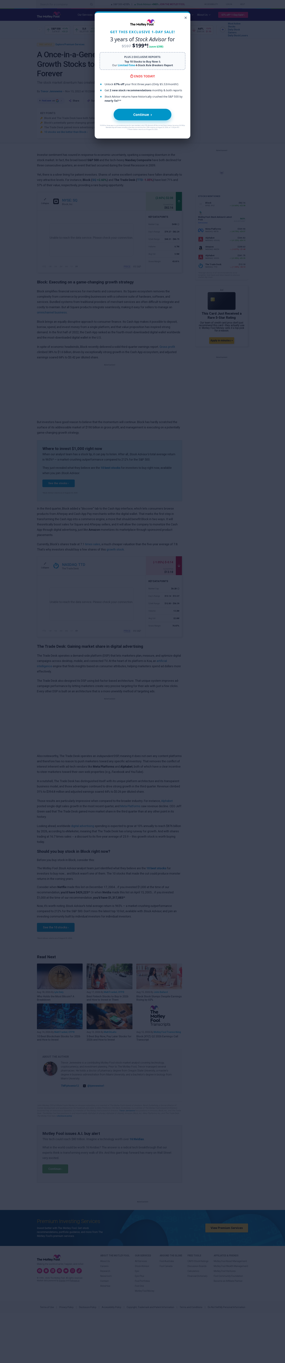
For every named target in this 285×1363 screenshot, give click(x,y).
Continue (142, 114)
